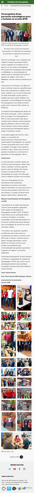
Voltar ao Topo (14, 457)
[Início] (1, 6)
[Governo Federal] (22, 488)
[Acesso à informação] (14, 488)
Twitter (9, 469)
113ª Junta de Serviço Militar (10, 484)
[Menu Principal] (2, 2)
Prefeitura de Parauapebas (18, 2)
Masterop (4, 79)
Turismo (6, 5)
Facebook (19, 469)
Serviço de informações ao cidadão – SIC (14, 480)
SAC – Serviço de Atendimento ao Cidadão (15, 482)
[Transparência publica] (29, 489)
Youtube (14, 469)
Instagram (24, 469)
